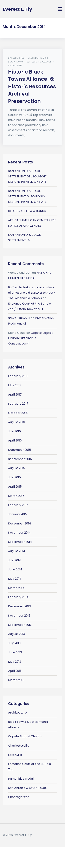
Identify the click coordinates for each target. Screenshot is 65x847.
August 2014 (16, 551)
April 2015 (15, 487)
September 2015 (20, 459)
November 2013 (19, 615)
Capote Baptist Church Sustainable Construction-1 (30, 338)
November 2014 (19, 532)
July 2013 (14, 643)
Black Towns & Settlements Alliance (29, 61)
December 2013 (19, 606)
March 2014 (16, 588)
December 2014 (19, 523)
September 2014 (20, 542)
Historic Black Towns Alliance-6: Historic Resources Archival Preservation (32, 86)
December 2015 (19, 450)
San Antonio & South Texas (27, 788)
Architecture (17, 712)
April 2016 (15, 440)
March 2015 (16, 496)
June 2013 (15, 652)
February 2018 (18, 376)
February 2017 (18, 404)
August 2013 (16, 634)
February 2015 (18, 505)
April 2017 (15, 394)
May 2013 (14, 662)
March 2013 (16, 680)
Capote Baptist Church (25, 736)
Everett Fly (17, 57)
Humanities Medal (21, 779)
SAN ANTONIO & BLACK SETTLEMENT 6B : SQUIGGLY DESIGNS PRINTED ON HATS (27, 176)
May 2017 (14, 385)
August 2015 (16, 468)
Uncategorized (18, 797)
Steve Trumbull (19, 318)
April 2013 (15, 671)
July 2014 (14, 560)
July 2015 (14, 477)
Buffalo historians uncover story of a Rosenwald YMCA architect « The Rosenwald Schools (32, 292)
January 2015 (17, 514)
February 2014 (18, 597)
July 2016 (14, 431)
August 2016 (16, 422)
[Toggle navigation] (60, 9)
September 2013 (20, 625)
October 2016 (18, 413)
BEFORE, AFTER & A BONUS (27, 211)
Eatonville (15, 755)
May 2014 (14, 579)
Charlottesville (18, 745)
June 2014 (15, 569)
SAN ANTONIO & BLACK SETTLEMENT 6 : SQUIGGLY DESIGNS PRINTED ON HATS (27, 196)
